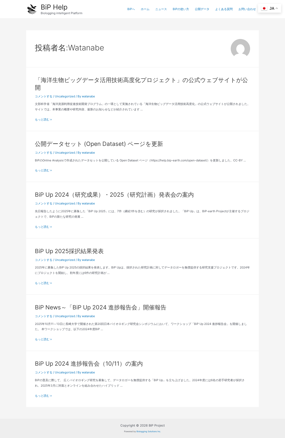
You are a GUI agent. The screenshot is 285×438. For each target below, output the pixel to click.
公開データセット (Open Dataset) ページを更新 (99, 143)
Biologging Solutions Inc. (148, 431)
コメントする (43, 96)
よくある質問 (224, 9)
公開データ (202, 9)
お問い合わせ (247, 9)
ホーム (145, 9)
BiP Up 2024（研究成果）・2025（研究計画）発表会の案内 (114, 194)
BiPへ (131, 9)
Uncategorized (65, 96)
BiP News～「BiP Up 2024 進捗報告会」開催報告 (100, 307)
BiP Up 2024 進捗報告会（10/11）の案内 (89, 363)
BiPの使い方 (181, 9)
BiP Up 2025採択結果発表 (69, 251)
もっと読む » (43, 119)
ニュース (161, 9)
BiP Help (54, 7)
